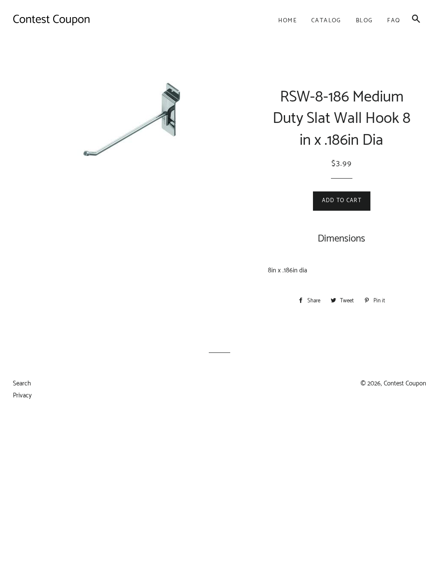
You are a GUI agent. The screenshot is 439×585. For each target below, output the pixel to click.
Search (22, 383)
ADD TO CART (341, 200)
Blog (364, 21)
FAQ (393, 21)
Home (287, 21)
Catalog (326, 21)
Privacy (22, 395)
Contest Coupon (405, 383)
